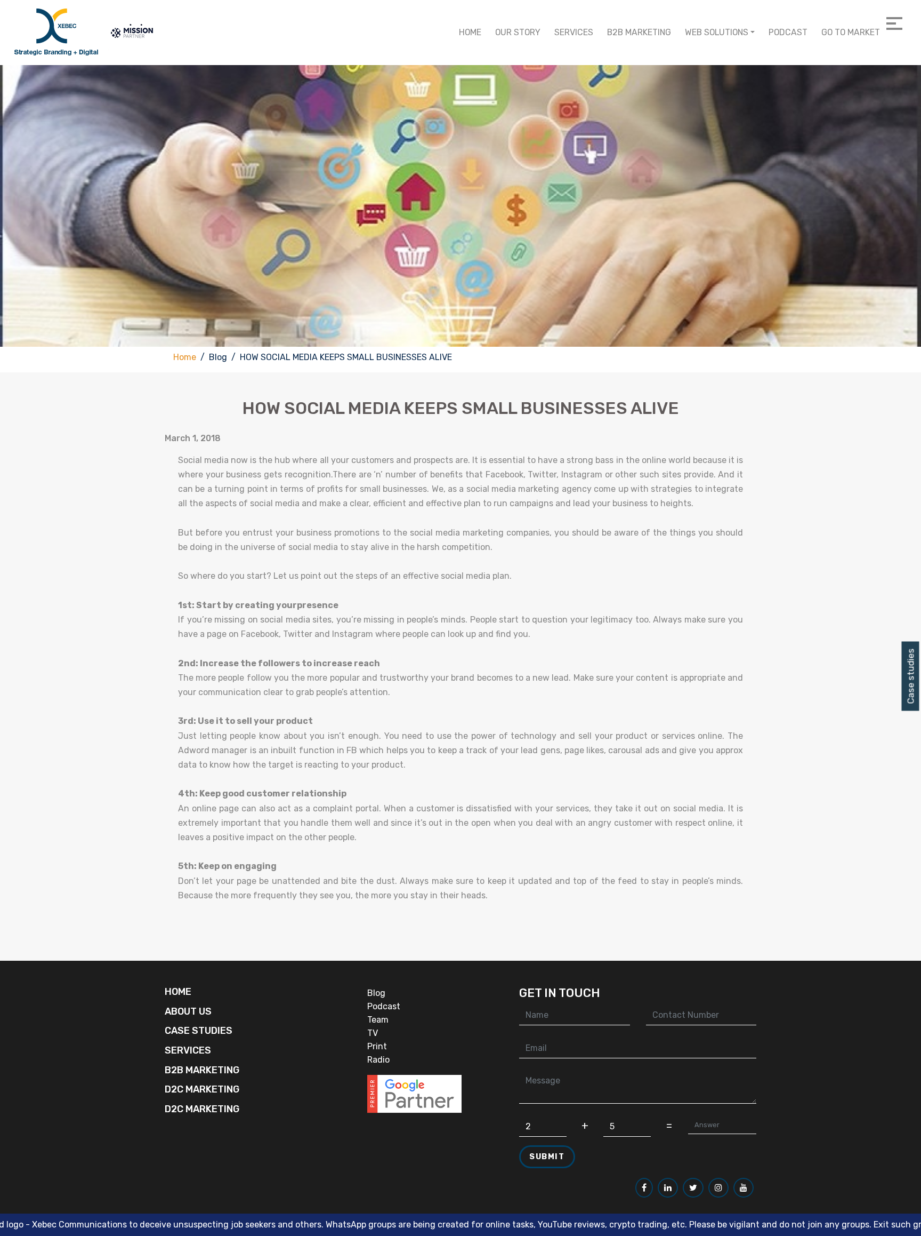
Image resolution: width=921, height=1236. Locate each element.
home (470, 32)
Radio (378, 1060)
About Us (188, 1011)
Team (378, 1020)
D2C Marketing (202, 1089)
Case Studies (198, 1030)
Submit (547, 1156)
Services (573, 32)
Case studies (911, 676)
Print (377, 1046)
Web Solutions (716, 32)
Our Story (517, 32)
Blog (376, 993)
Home (184, 357)
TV (372, 1033)
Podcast (788, 32)
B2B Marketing (639, 32)
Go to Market (850, 32)
